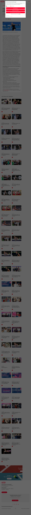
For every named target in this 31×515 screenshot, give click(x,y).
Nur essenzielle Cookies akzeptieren (15, 12)
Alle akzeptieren (15, 8)
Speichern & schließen (15, 10)
